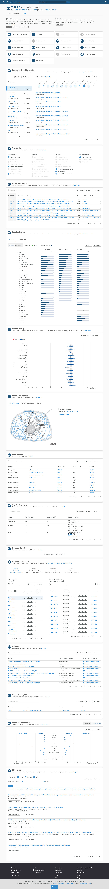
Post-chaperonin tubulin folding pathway (19, 678)
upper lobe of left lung (88, 215)
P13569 (13, 599)
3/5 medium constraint (74, 536)
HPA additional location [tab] (28, 403)
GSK (56, 875)
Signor (60, 563)
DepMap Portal (87, 330)
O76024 (13, 615)
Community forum (16, 870)
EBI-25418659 (54, 604)
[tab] (13, 13)
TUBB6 (46, 10)
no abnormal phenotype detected (32, 710)
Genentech (58, 872)
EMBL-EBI (58, 870)
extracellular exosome (35, 480)
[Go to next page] (99, 856)
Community (38, 872)
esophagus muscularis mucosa (90, 210)
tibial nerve (85, 206)
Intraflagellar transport (14, 668)
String (70, 563)
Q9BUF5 (34, 10)
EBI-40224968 (54, 628)
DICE (92, 234)
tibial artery (85, 203)
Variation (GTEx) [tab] (21, 239)
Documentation (39, 870)
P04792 (13, 603)
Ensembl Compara (46, 724)
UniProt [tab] (39, 403)
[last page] (30, 136)
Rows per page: (72, 223)
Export (19, 76)
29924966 (94, 600)
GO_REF (92, 470)
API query (27, 76)
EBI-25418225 (53, 608)
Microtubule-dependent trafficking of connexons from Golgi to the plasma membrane (31, 673)
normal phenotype (64, 710)
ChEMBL (90, 72)
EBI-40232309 (54, 620)
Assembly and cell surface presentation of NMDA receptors (24, 661)
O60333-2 (13, 611)
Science (79, 870)
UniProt (38, 397)
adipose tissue (86, 208)
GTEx (76, 234)
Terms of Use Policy (85, 883)
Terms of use (15, 875)
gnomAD (63, 507)
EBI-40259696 (54, 596)
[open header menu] (106, 2)
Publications (81, 872)
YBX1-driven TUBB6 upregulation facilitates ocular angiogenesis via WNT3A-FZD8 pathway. (35, 807)
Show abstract (15, 801)
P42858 (13, 607)
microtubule (32, 477)
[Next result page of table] (40, 638)
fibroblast (84, 199)
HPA (41, 397)
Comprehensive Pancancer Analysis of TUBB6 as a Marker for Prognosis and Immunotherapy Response (39, 845)
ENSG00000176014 (21, 10)
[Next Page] (28, 136)
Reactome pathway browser (91, 661)
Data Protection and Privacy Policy (63, 883)
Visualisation (97, 723)
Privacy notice (15, 872)
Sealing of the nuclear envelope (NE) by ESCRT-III (21, 666)
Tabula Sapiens (70, 234)
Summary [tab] (11, 239)
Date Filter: (11, 781)
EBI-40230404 (54, 624)
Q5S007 (13, 619)
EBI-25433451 (53, 600)
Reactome (65, 563)
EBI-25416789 (54, 616)
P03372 (13, 627)
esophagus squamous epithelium (90, 217)
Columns (81, 190)
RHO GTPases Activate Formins (16, 664)
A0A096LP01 (14, 631)
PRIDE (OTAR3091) (83, 234)
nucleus (31, 492)
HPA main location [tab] (14, 403)
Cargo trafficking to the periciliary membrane (20, 680)
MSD (56, 878)
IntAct (56, 563)
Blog (78, 878)
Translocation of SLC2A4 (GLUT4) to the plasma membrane (24, 682)
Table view (88, 723)
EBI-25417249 (54, 612)
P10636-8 (13, 623)
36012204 (94, 620)
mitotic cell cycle (33, 470)
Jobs (78, 875)
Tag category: (12, 777)
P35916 (13, 635)
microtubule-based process (36, 475)
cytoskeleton (32, 485)
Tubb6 (10, 710)
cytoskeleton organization (36, 472)
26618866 (94, 596)
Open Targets (82, 72)
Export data (86, 335)
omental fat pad (86, 213)
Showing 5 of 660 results (91, 779)
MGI (48, 696)
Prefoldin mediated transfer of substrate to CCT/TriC (22, 671)
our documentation (45, 234)
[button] (23, 252)
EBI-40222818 (53, 632)
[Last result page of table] (42, 638)
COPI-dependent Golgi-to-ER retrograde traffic (21, 675)
